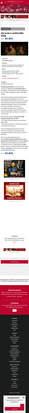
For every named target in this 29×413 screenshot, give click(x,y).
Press (14, 372)
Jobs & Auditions (14, 339)
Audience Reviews (15, 350)
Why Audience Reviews (15, 351)
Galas (14, 342)
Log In (14, 381)
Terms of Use (14, 385)
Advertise (14, 357)
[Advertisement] (14, 218)
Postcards (14, 322)
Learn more (19, 296)
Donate (14, 310)
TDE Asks (14, 326)
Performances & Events (18, 29)
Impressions (14, 320)
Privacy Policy (14, 387)
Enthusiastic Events (14, 355)
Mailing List (14, 348)
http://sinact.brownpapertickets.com (10, 78)
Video (14, 330)
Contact (14, 383)
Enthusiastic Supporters (15, 361)
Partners (14, 376)
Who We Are (14, 366)
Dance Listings (5, 29)
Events (14, 335)
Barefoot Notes (14, 328)
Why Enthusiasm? (14, 368)
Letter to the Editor (14, 353)
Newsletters (15, 374)
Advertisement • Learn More (14, 19)
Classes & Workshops (14, 337)
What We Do (14, 370)
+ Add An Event (14, 262)
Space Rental (14, 340)
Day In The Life (14, 324)
